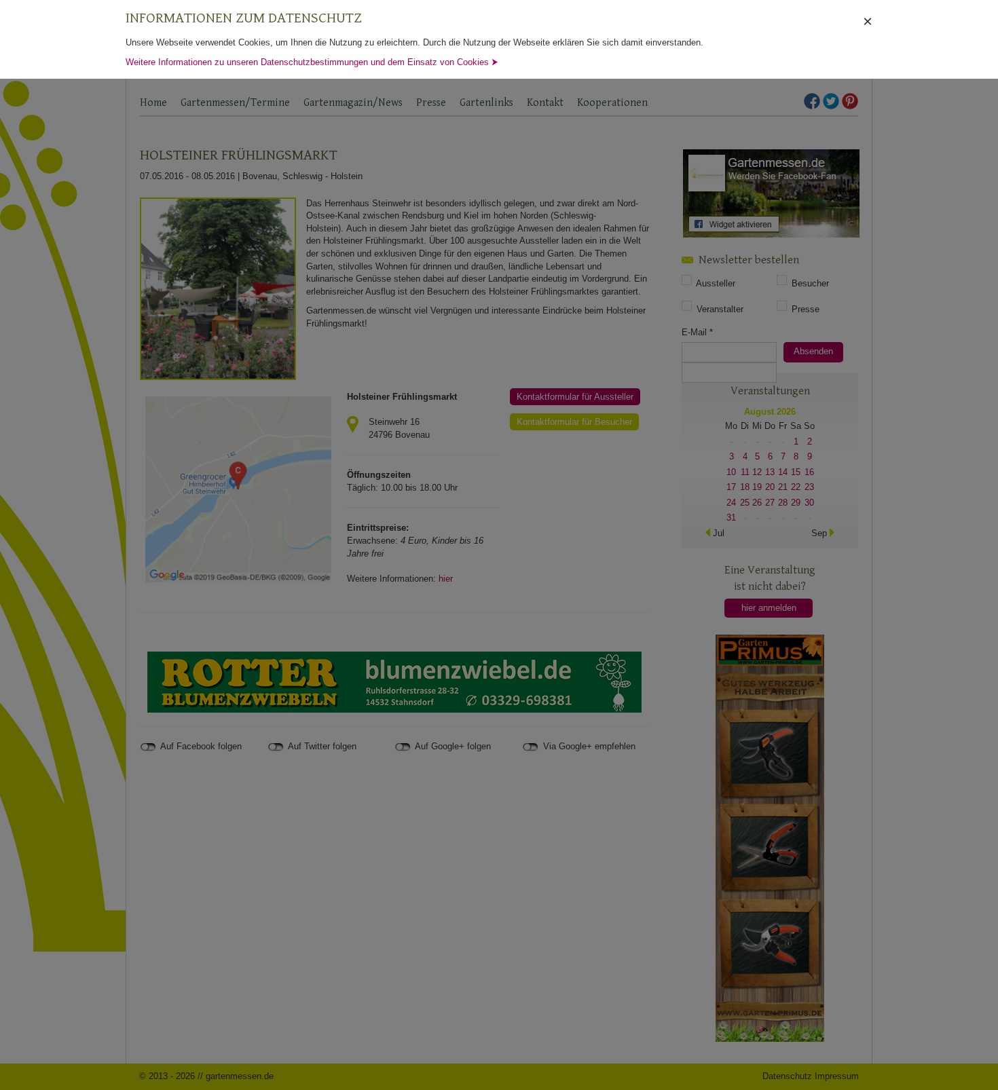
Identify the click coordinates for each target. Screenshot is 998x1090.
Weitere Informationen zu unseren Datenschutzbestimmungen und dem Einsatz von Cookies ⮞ (312, 62)
